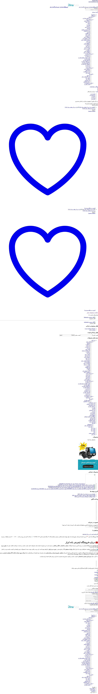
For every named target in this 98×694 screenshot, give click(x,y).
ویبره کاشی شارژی (85, 61)
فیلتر (61, 335)
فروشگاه (93, 15)
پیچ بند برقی (87, 27)
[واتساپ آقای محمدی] (89, 322)
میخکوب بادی (87, 69)
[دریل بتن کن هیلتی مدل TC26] (80, 107)
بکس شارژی (87, 59)
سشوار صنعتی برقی (85, 39)
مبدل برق (88, 79)
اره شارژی (87, 56)
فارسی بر (88, 42)
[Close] (97, 582)
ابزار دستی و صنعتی (91, 404)
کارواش (88, 26)
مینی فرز (93, 434)
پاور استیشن (87, 80)
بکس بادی (88, 72)
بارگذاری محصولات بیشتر (92, 312)
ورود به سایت (94, 593)
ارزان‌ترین (93, 97)
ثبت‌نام (96, 527)
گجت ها (91, 74)
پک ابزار (93, 409)
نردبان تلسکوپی (86, 81)
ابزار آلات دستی (89, 67)
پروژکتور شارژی (86, 18)
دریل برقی (87, 22)
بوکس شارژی (87, 385)
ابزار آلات (93, 340)
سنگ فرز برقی (86, 52)
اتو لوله (88, 28)
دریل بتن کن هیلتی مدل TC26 (88, 108)
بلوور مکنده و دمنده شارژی (84, 383)
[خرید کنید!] (88, 469)
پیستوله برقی (87, 51)
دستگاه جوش (87, 20)
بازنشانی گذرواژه (94, 592)
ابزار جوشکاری (86, 71)
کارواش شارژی (86, 60)
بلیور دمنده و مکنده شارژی (84, 57)
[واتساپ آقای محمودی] (89, 317)
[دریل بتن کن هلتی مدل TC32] (81, 209)
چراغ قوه (91, 17)
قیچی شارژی (87, 84)
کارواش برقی (92, 421)
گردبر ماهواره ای (86, 38)
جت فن (88, 75)
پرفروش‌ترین (92, 95)
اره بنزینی (88, 374)
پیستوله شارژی (86, 387)
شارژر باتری (92, 418)
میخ (94, 431)
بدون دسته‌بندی (92, 405)
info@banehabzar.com (93, 1)
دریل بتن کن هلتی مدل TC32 (89, 210)
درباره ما (93, 14)
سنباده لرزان (87, 47)
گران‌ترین (93, 99)
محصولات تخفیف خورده (90, 328)
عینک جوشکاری (91, 420)
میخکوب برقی (87, 37)
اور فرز (88, 32)
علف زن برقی (87, 48)
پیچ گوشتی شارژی (86, 62)
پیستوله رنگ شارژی (85, 64)
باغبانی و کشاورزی (88, 83)
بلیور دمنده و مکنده (86, 29)
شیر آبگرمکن (92, 419)
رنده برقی (88, 46)
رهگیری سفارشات (94, 86)
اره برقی (88, 41)
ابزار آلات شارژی (89, 53)
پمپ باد (88, 353)
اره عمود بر (87, 36)
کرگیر (88, 23)
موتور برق (88, 78)
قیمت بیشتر (77, 335)
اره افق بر (88, 45)
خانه (97, 91)
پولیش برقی (87, 354)
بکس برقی (87, 34)
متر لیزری (88, 66)
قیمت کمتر (95, 335)
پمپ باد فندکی (87, 31)
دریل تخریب (92, 414)
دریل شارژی (87, 55)
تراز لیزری (87, 65)
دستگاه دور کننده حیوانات (89, 416)
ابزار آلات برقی (89, 19)
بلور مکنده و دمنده (86, 350)
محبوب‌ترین (92, 93)
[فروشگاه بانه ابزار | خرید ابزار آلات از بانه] (83, 608)
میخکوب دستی (92, 433)
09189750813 (95, 0)
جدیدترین (93, 96)
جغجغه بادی (92, 412)
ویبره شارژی (87, 395)
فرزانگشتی (87, 33)
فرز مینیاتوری (87, 391)
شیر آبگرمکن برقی (86, 76)
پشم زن (88, 24)
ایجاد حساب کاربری (93, 604)
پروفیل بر (88, 50)
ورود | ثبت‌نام (95, 12)
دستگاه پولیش (87, 43)
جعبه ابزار (88, 377)
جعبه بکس (87, 70)
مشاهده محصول (91, 111)
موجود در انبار (92, 329)
